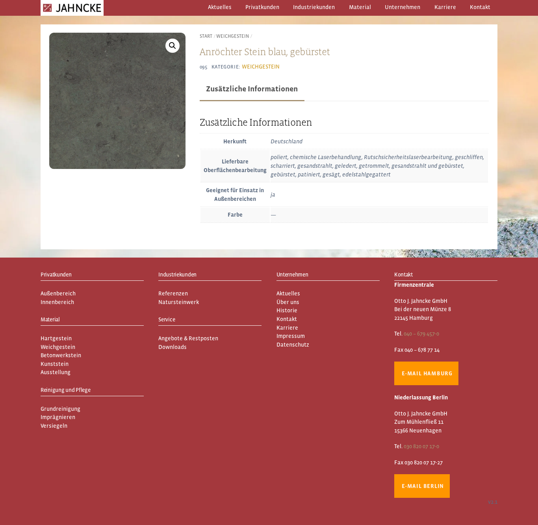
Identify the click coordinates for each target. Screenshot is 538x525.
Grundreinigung (60, 409)
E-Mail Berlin (423, 486)
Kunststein (55, 364)
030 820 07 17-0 (421, 446)
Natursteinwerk (178, 302)
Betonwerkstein (61, 355)
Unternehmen (402, 7)
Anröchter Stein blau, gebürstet (265, 51)
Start (206, 36)
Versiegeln (54, 426)
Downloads (172, 347)
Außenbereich (58, 293)
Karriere (445, 7)
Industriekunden (314, 7)
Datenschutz (292, 344)
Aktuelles (220, 7)
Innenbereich (57, 302)
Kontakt (480, 7)
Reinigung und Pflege (65, 390)
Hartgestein (56, 338)
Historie (286, 310)
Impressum (290, 336)
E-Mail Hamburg (427, 373)
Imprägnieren (58, 417)
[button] (172, 46)
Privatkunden (262, 7)
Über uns (287, 302)
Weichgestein (232, 36)
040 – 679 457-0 (421, 333)
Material (360, 7)
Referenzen (173, 293)
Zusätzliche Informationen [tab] (252, 88)
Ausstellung (55, 372)
